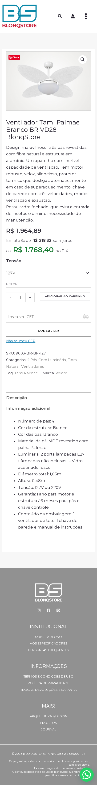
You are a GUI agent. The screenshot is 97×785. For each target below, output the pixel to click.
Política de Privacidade (48, 683)
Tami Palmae (26, 373)
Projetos (48, 723)
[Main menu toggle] (86, 16)
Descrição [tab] (16, 397)
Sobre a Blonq (48, 637)
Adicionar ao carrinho (65, 296)
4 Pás (32, 360)
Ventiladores (32, 366)
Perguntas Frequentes (48, 650)
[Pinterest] (58, 610)
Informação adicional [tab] (28, 408)
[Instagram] (38, 610)
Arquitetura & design (48, 716)
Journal (48, 729)
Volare (61, 373)
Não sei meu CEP (20, 341)
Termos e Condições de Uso (48, 676)
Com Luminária (52, 360)
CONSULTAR (48, 331)
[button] (60, 16)
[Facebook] (48, 610)
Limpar (11, 284)
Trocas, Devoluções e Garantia (48, 689)
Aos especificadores (48, 643)
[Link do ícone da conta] (73, 16)
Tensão (13, 260)
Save (16, 57)
